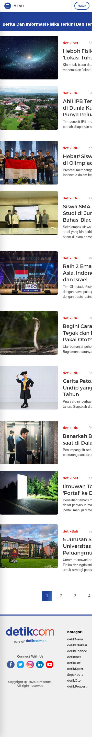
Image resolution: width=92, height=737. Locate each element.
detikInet (74, 657)
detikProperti (77, 686)
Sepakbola (75, 675)
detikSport (75, 669)
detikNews (75, 639)
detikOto (74, 680)
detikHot (73, 663)
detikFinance (77, 651)
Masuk (81, 5)
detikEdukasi (77, 645)
